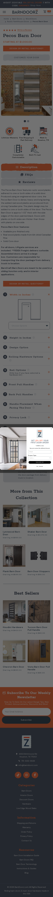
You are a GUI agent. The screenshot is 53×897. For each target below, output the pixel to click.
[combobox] (39, 458)
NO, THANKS (40, 466)
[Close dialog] (51, 429)
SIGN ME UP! (40, 462)
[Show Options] (50, 458)
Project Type (32, 455)
